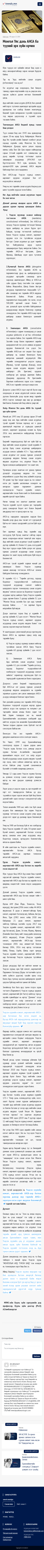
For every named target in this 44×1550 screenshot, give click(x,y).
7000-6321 (27, 1537)
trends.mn (16, 57)
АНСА (12, 1517)
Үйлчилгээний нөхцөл (10, 1533)
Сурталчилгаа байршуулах (7, 1538)
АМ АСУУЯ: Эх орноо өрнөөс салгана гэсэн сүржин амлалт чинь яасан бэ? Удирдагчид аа (29, 1438)
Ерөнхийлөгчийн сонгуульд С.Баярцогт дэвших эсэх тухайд (30, 1466)
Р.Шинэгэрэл (23, 1430)
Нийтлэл (5, 37)
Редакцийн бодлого (10, 1529)
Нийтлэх (37, 1356)
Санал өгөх (9, 1504)
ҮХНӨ (6, 1517)
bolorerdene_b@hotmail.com (34, 1531)
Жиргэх (27, 1330)
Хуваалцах (37, 1330)
